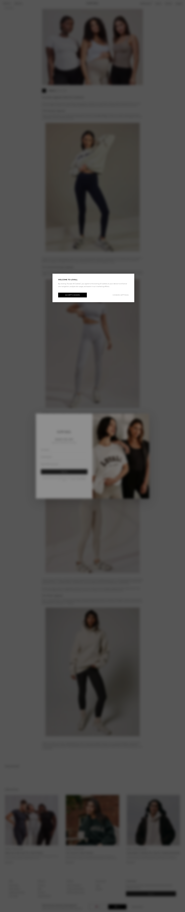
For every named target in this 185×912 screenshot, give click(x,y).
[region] (93, 288)
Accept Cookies (72, 295)
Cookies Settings (121, 295)
